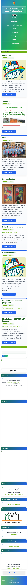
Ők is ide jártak (14, 36)
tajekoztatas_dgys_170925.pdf (14, 568)
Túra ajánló (6, 101)
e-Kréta (14, 28)
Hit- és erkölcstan (14, 43)
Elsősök (5, 138)
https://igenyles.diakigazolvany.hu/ (14, 494)
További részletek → (8, 94)
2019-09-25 (5, 57)
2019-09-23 (5, 140)
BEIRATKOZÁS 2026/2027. (14, 25)
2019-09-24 (5, 103)
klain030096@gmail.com (12, 382)
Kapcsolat (14, 46)
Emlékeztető (7, 55)
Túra (9, 103)
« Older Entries (5, 347)
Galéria (14, 39)
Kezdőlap (14, 17)
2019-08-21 (5, 323)
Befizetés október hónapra (12, 227)
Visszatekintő (14, 32)
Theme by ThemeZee (14, 578)
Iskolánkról (14, 21)
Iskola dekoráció (8, 179)
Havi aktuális (10, 57)
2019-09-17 (5, 229)
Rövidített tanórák (9, 253)
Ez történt (10, 140)
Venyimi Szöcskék (14, 546)
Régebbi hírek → (14, 573)
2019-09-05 (5, 255)
